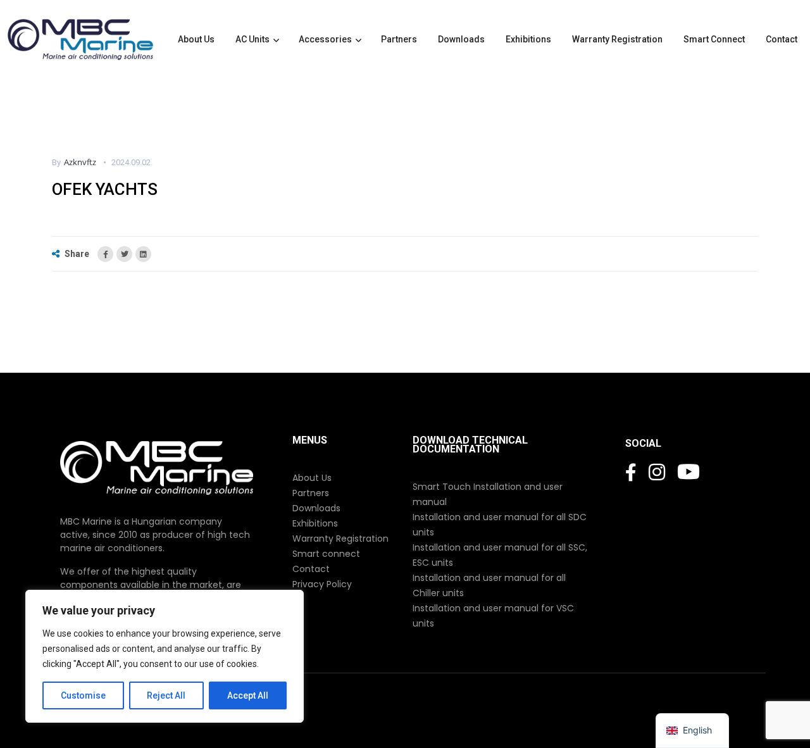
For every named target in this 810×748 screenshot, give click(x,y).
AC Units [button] (252, 39)
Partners (400, 39)
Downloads (462, 39)
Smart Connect (715, 39)
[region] (164, 656)
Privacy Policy (322, 584)
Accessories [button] (325, 39)
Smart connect (326, 553)
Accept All (247, 695)
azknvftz (80, 162)
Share (77, 254)
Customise (83, 695)
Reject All (166, 695)
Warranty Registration (618, 39)
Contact (782, 39)
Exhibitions (529, 39)
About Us (197, 39)
